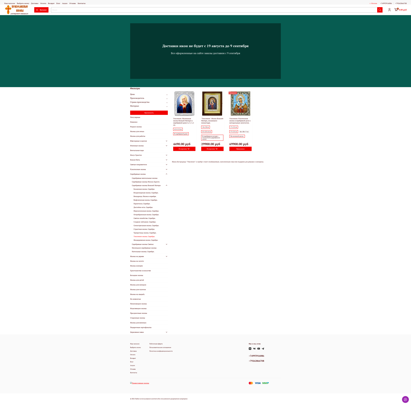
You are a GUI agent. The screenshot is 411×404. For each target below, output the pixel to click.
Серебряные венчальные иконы (144, 178)
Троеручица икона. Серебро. (145, 233)
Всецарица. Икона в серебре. (145, 196)
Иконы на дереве (137, 256)
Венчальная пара (137, 150)
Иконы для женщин (138, 285)
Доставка (34, 3)
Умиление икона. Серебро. (144, 236)
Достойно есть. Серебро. (143, 207)
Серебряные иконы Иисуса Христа (145, 182)
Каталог (43, 10)
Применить (149, 113)
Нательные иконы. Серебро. (143, 251)
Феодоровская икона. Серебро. (146, 240)
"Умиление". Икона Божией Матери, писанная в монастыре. (212, 120)
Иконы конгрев (136, 266)
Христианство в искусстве (140, 270)
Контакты (82, 3)
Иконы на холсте (137, 261)
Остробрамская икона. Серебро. (146, 214)
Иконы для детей (137, 280)
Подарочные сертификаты (140, 327)
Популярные (135, 117)
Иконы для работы (137, 136)
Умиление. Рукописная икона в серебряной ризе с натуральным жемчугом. (240, 120)
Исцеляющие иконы (138, 308)
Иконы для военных (138, 322)
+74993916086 (386, 3)
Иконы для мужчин (138, 289)
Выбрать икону (23, 3)
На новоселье (135, 299)
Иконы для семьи (137, 131)
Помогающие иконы (138, 304)
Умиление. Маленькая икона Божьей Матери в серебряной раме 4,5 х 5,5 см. (183, 121)
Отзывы (72, 3)
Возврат (51, 3)
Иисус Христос (136, 155)
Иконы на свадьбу (137, 294)
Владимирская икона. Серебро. (146, 192)
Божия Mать (135, 160)
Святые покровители (138, 164)
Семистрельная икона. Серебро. (146, 225)
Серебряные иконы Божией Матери (146, 185)
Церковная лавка (137, 332)
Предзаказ (240, 149)
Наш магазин (9, 3)
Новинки (133, 122)
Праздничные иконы (138, 313)
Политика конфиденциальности (161, 351)
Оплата (43, 3)
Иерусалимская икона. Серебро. (146, 211)
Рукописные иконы (138, 169)
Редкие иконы (136, 126)
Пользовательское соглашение (160, 347)
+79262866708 (401, 3)
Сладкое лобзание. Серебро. (145, 222)
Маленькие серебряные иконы (144, 248)
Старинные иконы (137, 318)
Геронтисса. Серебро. (142, 203)
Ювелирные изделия (138, 141)
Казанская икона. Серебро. (144, 189)
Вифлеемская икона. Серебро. (146, 200)
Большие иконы (136, 275)
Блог (58, 3)
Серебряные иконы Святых (143, 244)
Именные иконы (137, 145)
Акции (64, 3)
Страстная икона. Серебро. (144, 229)
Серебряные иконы (138, 174)
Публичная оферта (156, 344)
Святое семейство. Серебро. (145, 218)
